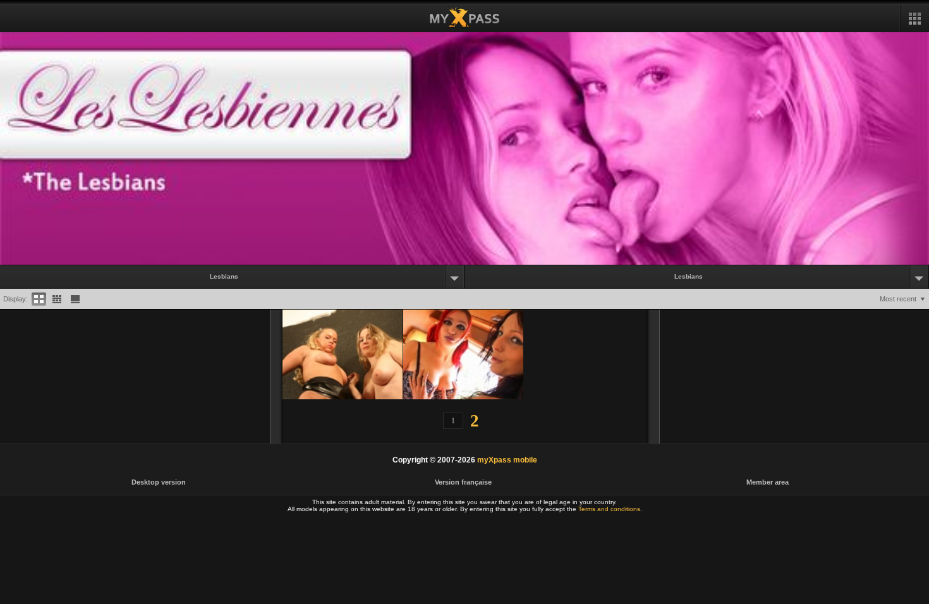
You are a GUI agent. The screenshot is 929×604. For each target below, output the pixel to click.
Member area (767, 482)
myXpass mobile (507, 460)
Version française (463, 482)
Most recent (898, 299)
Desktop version (158, 482)
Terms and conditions (609, 508)
